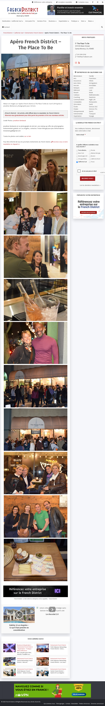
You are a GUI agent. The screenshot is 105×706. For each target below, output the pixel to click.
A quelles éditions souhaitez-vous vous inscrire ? (43, 380)
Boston (65, 386)
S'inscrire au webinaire (52, 357)
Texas (28, 392)
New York (66, 383)
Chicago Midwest (32, 389)
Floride (47, 383)
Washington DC (49, 386)
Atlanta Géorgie (31, 386)
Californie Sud (67, 389)
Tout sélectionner (32, 383)
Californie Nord (49, 389)
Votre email (30, 370)
